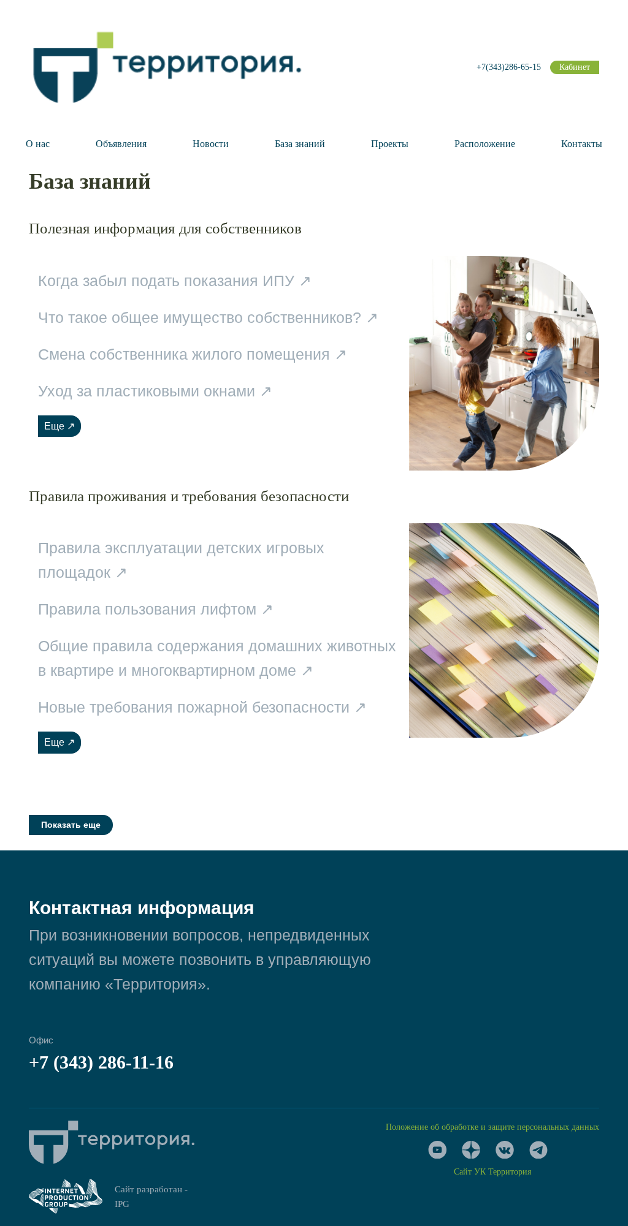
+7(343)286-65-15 (509, 67)
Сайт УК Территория (492, 1171)
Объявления (121, 143)
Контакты (581, 143)
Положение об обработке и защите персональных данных (492, 1127)
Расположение (484, 143)
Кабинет (574, 67)
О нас (38, 143)
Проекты (389, 143)
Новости (211, 143)
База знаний (300, 143)
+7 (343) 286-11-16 (101, 1062)
